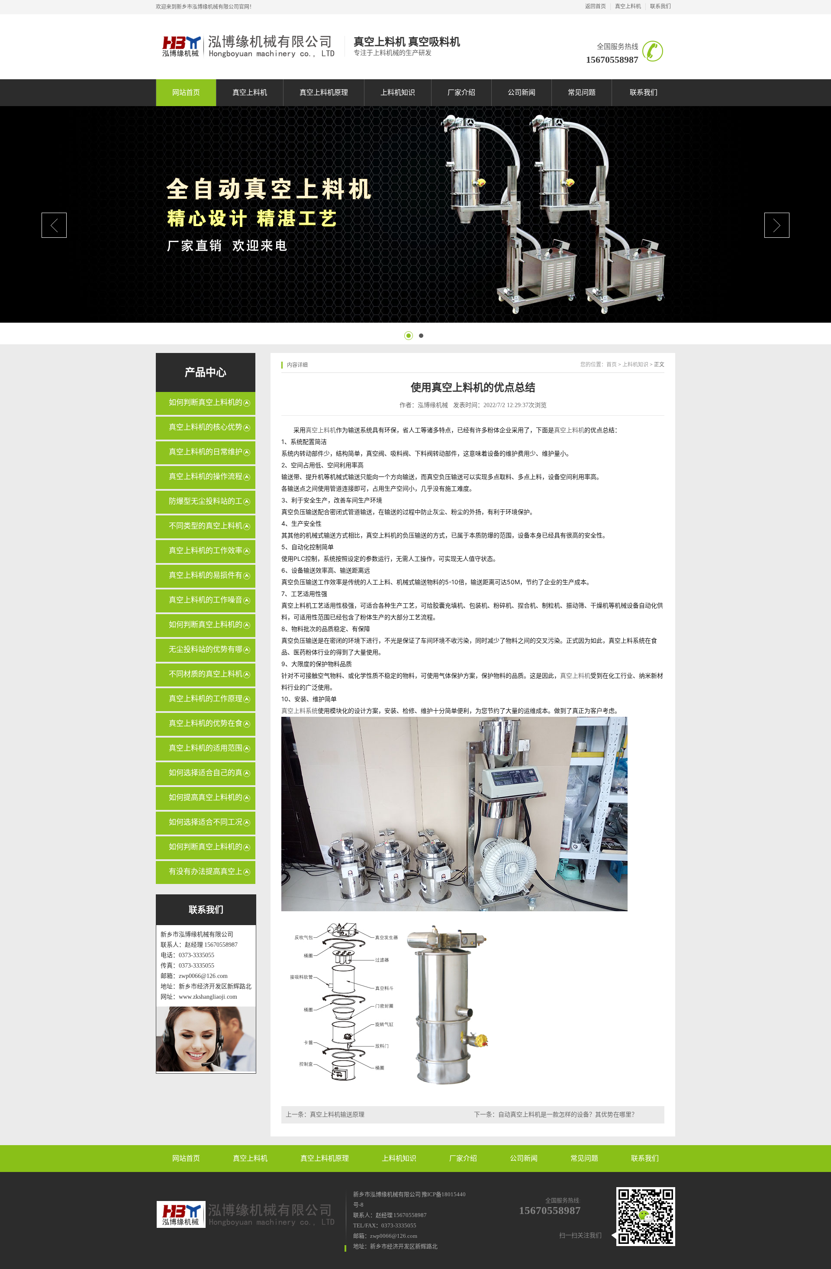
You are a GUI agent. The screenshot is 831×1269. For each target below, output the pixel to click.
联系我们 (660, 6)
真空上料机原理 (324, 92)
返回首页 (595, 6)
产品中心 (205, 372)
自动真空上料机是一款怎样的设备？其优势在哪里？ (568, 1114)
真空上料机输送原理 (337, 1114)
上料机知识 (397, 92)
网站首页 (186, 92)
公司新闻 (521, 92)
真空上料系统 (299, 710)
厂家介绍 (461, 92)
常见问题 (582, 92)
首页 (611, 365)
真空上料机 (628, 6)
